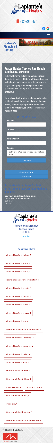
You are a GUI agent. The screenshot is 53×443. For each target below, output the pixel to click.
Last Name (10, 130)
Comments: (10, 148)
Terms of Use (26, 236)
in (18, 255)
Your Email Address (13, 139)
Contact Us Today (26, 176)
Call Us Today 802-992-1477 (26, 172)
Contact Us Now (26, 160)
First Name (10, 121)
